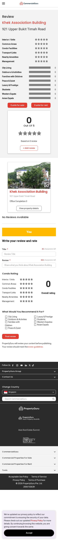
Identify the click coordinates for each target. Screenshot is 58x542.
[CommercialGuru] (29, 3)
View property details (29, 208)
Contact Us (7, 377)
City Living (12, 317)
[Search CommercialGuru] (53, 399)
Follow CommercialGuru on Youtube (21, 365)
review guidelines (35, 347)
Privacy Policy (37, 520)
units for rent (41, 105)
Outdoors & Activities (17, 319)
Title (4, 249)
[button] (53, 371)
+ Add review (29, 148)
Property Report (29, 440)
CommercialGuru (10, 451)
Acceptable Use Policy (18, 477)
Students (41, 319)
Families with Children (12, 323)
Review (5, 260)
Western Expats (44, 322)
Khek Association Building (24, 22)
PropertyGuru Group (11, 371)
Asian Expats (43, 325)
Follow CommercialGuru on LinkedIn (26, 365)
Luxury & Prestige (45, 317)
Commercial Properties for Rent (17, 464)
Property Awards (29, 418)
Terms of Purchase (36, 480)
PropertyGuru (29, 408)
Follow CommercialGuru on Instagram (17, 365)
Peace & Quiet (14, 328)
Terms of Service (39, 477)
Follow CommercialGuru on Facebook (12, 365)
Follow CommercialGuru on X (30, 365)
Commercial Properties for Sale (17, 458)
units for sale (17, 105)
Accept (29, 533)
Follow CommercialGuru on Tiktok (33, 365)
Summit (29, 430)
